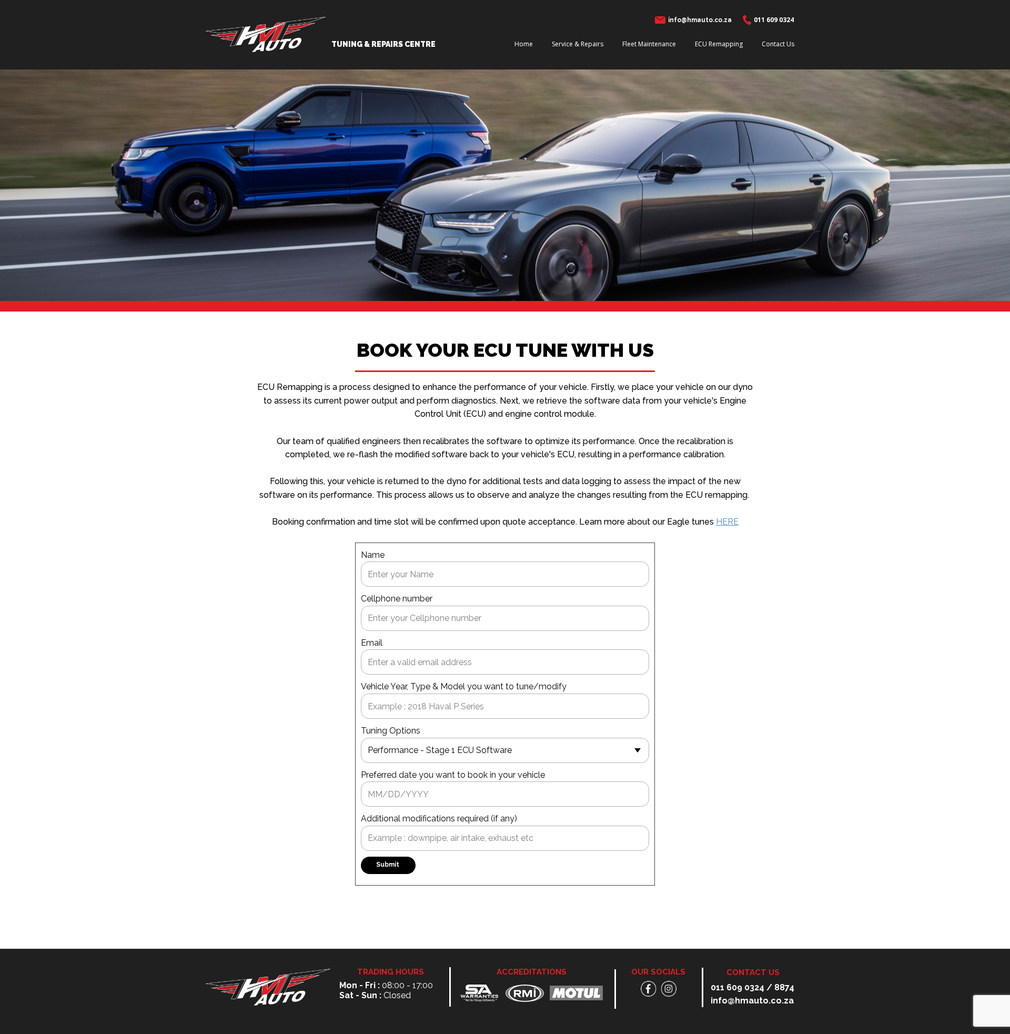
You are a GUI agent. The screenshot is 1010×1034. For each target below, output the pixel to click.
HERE (727, 522)
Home (523, 43)
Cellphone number (396, 599)
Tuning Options (390, 731)
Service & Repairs (577, 43)
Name (373, 555)
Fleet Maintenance (649, 43)
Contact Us (778, 43)
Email (371, 643)
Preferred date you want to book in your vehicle (453, 775)
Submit (387, 864)
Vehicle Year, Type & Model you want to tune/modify (464, 686)
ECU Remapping (719, 43)
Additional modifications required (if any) (439, 819)
